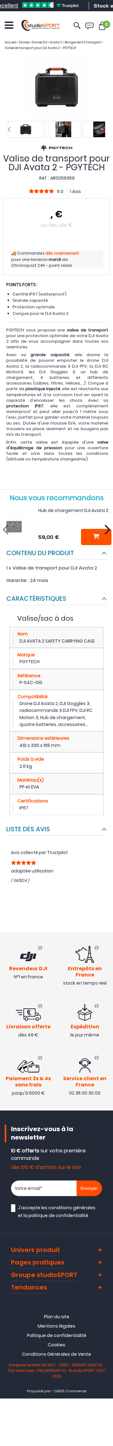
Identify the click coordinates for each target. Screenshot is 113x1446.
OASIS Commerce (70, 1391)
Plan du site (56, 1317)
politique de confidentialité (58, 1215)
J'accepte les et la (56, 1212)
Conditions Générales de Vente (56, 1354)
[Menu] (9, 25)
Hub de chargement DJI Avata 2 (73, 510)
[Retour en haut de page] (105, 1006)
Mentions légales (56, 1326)
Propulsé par (39, 1391)
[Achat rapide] (96, 537)
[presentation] (9, 129)
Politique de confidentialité (56, 1335)
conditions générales (71, 1208)
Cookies (56, 1345)
